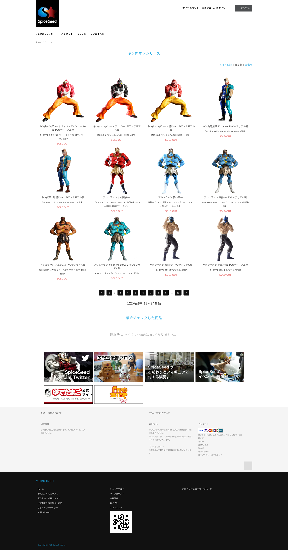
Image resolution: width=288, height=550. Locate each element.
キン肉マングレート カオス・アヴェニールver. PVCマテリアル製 (63, 128)
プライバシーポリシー (48, 508)
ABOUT (67, 33)
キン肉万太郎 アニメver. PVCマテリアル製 (225, 126)
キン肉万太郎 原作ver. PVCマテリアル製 (63, 197)
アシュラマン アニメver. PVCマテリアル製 (62, 265)
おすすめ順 (226, 64)
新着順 (248, 64)
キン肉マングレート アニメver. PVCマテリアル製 (117, 128)
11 (178, 293)
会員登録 (206, 8)
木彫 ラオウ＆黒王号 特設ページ (197, 489)
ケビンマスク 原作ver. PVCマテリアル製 (171, 265)
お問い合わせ (44, 512)
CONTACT (98, 33)
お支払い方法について (48, 494)
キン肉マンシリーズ (44, 42)
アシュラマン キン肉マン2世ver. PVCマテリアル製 (117, 267)
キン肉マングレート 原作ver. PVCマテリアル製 (171, 128)
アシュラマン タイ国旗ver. (117, 197)
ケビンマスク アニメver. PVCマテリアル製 (225, 265)
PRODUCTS (45, 33)
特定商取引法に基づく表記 (50, 503)
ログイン (221, 8)
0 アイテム (245, 8)
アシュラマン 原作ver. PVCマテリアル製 (225, 197)
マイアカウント (190, 8)
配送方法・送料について (49, 498)
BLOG (82, 33)
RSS (112, 508)
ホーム (41, 489)
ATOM (119, 508)
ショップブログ (117, 489)
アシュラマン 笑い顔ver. (171, 197)
